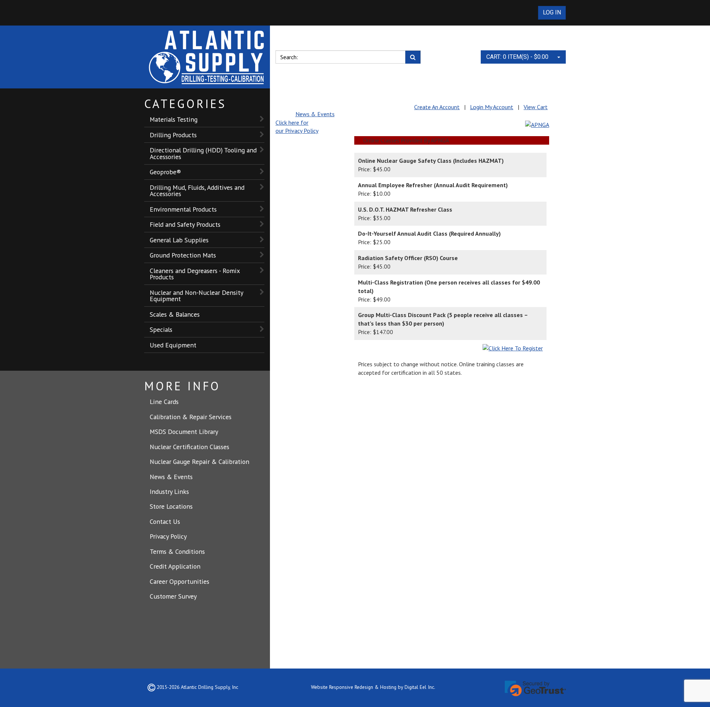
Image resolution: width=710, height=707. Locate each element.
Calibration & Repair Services (190, 417)
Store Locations (171, 506)
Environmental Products (183, 209)
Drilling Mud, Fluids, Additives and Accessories (197, 190)
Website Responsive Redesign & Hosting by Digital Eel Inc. (373, 687)
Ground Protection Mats (183, 255)
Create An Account (437, 107)
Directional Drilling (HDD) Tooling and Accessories (203, 153)
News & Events (171, 476)
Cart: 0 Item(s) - (517, 56)
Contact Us (165, 521)
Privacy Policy (168, 536)
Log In (552, 12)
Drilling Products (173, 135)
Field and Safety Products (185, 224)
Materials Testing (173, 119)
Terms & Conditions (177, 551)
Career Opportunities (179, 581)
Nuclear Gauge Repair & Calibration (199, 461)
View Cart (536, 107)
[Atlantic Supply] (207, 57)
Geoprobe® (165, 172)
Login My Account (491, 107)
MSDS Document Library (184, 431)
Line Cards (164, 401)
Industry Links (169, 491)
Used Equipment (173, 345)
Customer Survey (173, 596)
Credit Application (175, 566)
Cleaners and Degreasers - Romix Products (195, 274)
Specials (161, 329)
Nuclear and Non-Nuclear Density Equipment (196, 295)
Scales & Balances (175, 314)
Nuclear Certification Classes (189, 446)
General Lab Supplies (179, 240)
